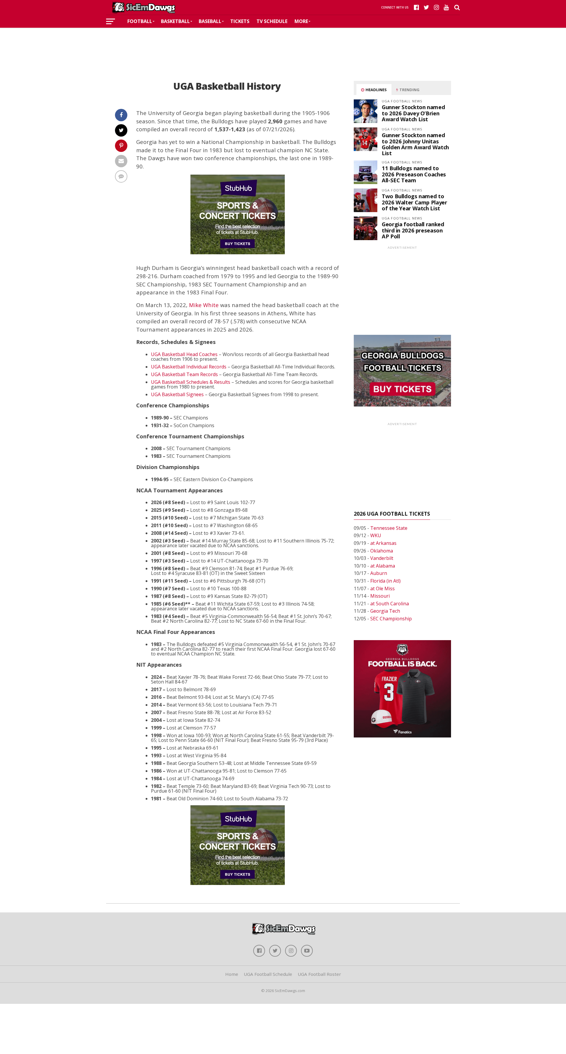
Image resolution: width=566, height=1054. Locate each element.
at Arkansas (383, 543)
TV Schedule (271, 21)
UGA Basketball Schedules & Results (190, 382)
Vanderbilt (381, 558)
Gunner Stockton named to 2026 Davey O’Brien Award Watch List (413, 112)
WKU (375, 535)
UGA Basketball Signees (177, 394)
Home (231, 974)
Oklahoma (381, 551)
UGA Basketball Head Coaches (184, 354)
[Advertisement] (283, 45)
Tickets (239, 21)
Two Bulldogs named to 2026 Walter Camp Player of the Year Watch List (414, 202)
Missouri (380, 596)
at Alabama (382, 566)
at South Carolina (389, 603)
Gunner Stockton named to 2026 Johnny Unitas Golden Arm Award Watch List (415, 144)
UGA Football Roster (319, 974)
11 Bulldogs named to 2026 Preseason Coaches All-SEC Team (414, 173)
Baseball (210, 21)
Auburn (378, 573)
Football (139, 21)
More (301, 21)
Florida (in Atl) (385, 581)
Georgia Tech (385, 611)
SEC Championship (391, 618)
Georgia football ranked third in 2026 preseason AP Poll (413, 230)
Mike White (204, 305)
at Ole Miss (382, 588)
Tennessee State (388, 528)
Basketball (175, 21)
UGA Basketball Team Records (184, 374)
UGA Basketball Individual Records (188, 366)
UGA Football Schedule (268, 974)
